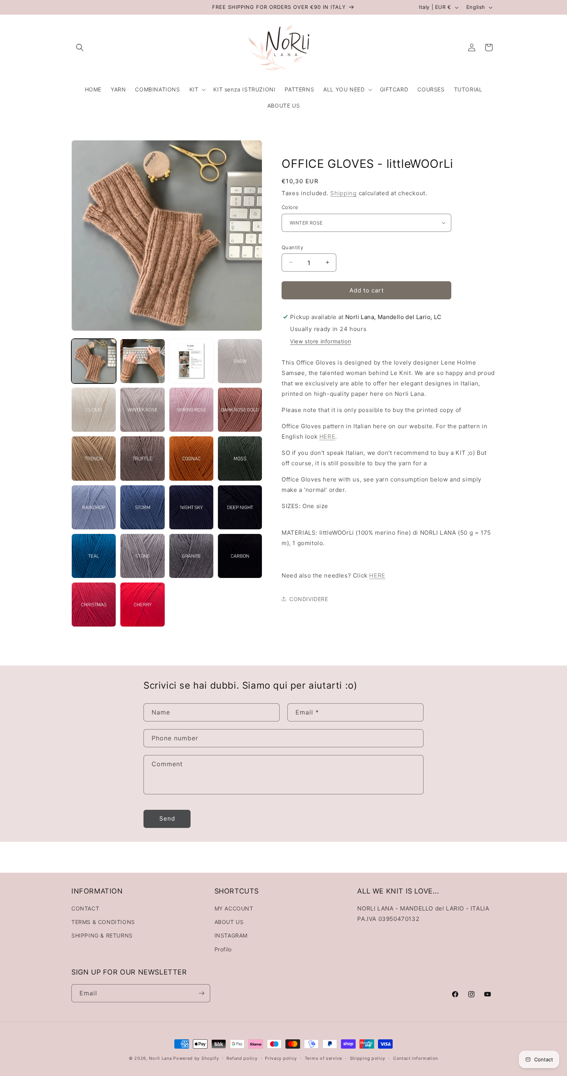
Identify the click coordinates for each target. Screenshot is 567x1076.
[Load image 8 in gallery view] (240, 409)
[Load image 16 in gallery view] (240, 507)
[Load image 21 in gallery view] (93, 604)
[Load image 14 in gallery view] (142, 507)
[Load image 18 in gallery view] (142, 556)
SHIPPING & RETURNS (102, 935)
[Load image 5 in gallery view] (93, 409)
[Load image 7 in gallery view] (191, 409)
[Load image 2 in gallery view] (142, 361)
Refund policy (241, 1058)
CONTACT (85, 908)
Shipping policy (368, 1058)
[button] (79, 47)
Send (167, 818)
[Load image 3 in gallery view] (191, 361)
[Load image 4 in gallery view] (240, 361)
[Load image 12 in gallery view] (240, 458)
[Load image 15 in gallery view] (191, 507)
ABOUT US (229, 922)
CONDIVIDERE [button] (308, 598)
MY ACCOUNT (233, 908)
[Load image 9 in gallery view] (93, 458)
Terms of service (323, 1058)
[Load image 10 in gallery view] (142, 458)
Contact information (415, 1058)
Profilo (223, 949)
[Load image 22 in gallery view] (142, 604)
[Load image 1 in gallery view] (93, 361)
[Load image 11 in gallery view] (191, 458)
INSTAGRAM (231, 935)
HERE (327, 436)
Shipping (343, 192)
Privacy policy (281, 1058)
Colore (290, 207)
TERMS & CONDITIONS (103, 922)
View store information (320, 341)
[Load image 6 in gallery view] (142, 409)
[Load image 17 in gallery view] (93, 556)
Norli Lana (160, 1058)
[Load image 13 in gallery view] (93, 507)
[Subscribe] (201, 993)
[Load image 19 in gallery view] (191, 556)
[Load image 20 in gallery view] (240, 556)
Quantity (292, 247)
